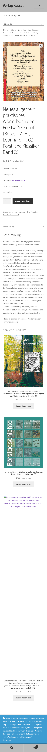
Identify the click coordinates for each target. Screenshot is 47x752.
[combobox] (23, 24)
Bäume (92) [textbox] (23, 24)
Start (7, 30)
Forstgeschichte (24, 212)
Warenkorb (30, 746)
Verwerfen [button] (7, 740)
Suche (12, 748)
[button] (41, 46)
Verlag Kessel (13, 5)
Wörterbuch (14, 215)
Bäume (13, 30)
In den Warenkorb (22, 201)
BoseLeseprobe (18, 180)
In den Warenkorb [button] (23, 406)
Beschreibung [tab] (8, 226)
